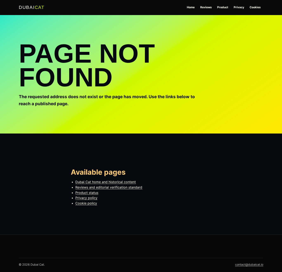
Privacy (239, 7)
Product (222, 7)
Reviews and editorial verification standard (108, 187)
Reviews (206, 7)
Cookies (255, 7)
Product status (86, 193)
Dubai (31, 7)
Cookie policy (86, 203)
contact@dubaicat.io (249, 264)
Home (191, 7)
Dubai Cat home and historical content (105, 182)
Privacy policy (86, 198)
